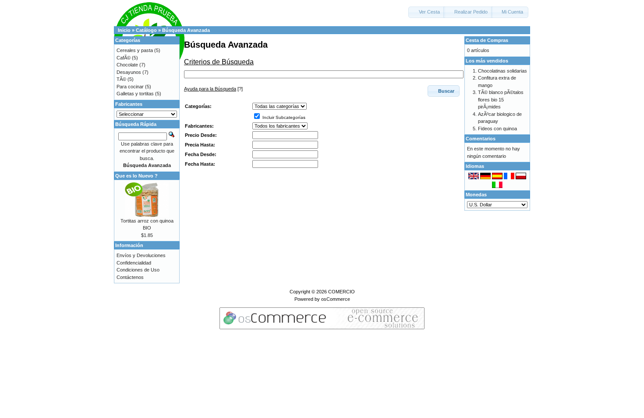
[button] (426, 12)
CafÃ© (124, 57)
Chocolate (127, 64)
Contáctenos (130, 277)
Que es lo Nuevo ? (136, 175)
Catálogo (146, 30)
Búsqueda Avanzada (186, 30)
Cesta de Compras (487, 40)
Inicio (124, 30)
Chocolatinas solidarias (502, 70)
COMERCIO (341, 291)
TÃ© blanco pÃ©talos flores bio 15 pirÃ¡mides (501, 99)
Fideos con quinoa (497, 128)
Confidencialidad (134, 262)
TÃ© (121, 79)
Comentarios (480, 138)
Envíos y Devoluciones (141, 255)
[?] (213, 88)
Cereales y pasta (135, 50)
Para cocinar (130, 86)
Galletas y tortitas (135, 93)
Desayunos (129, 72)
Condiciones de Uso (138, 269)
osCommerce (335, 299)
